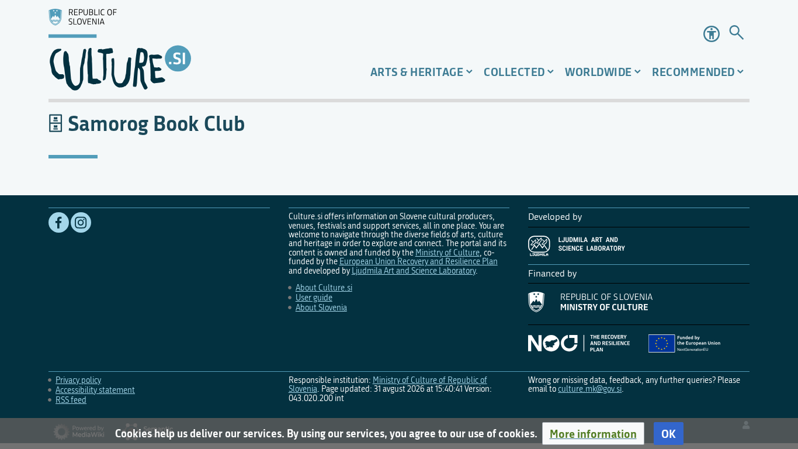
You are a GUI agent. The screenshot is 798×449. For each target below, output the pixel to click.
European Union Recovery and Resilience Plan (418, 262)
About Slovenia (321, 308)
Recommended (693, 72)
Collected (514, 72)
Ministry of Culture (447, 253)
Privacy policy (78, 380)
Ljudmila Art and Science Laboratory (414, 271)
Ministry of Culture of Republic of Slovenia (388, 384)
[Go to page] (736, 34)
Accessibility (711, 34)
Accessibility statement (95, 390)
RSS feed (70, 400)
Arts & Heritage (417, 72)
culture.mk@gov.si (590, 389)
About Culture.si (324, 288)
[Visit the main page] (159, 49)
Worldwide (598, 72)
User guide (314, 298)
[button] (593, 433)
